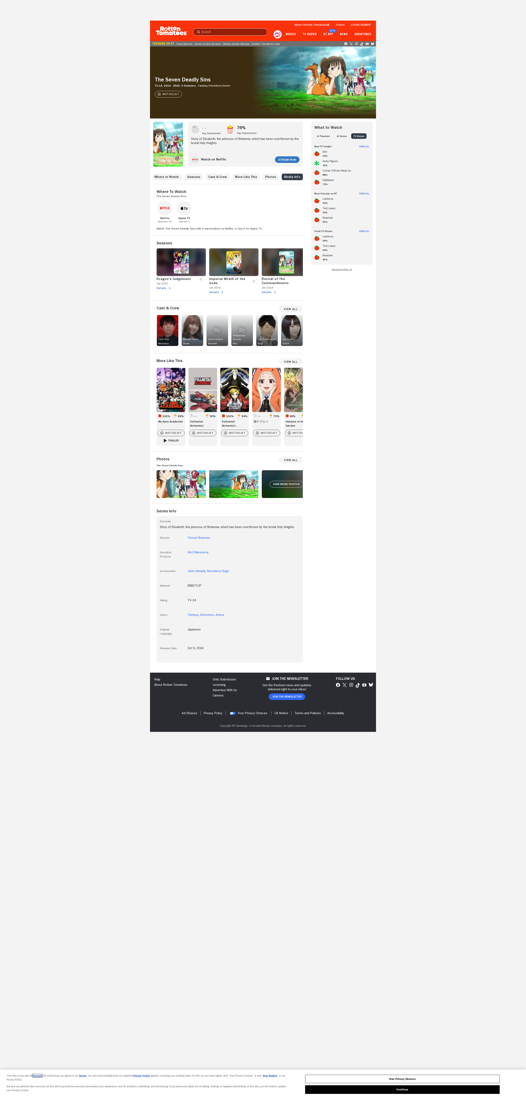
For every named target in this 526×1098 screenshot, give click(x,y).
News (344, 34)
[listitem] (341, 153)
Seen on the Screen (208, 43)
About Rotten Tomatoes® (312, 24)
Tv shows (310, 34)
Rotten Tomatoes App (266, 43)
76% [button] (241, 127)
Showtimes (362, 34)
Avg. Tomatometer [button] (211, 133)
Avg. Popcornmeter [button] (247, 133)
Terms (83, 1075)
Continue (402, 1089)
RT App (328, 34)
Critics (340, 24)
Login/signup (361, 24)
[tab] (323, 136)
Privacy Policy (141, 1075)
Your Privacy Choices (252, 713)
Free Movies (184, 43)
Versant (37, 1075)
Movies (291, 34)
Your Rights (270, 1075)
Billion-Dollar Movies (236, 43)
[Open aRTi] (277, 34)
